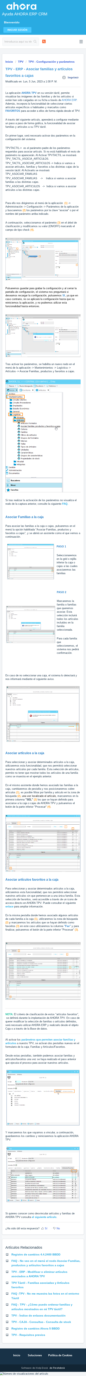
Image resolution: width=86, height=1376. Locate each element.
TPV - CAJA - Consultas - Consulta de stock (41, 1322)
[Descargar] (35, 708)
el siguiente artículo (44, 1217)
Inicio (9, 61)
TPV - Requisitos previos (28, 1334)
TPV (20, 61)
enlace (9, 906)
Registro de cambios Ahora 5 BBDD (35, 1328)
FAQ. (65, 503)
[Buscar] (35, 42)
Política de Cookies (60, 1355)
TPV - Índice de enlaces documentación (38, 1315)
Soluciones (35, 1355)
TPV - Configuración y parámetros (51, 61)
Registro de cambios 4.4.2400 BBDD (35, 1254)
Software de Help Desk (35, 1368)
